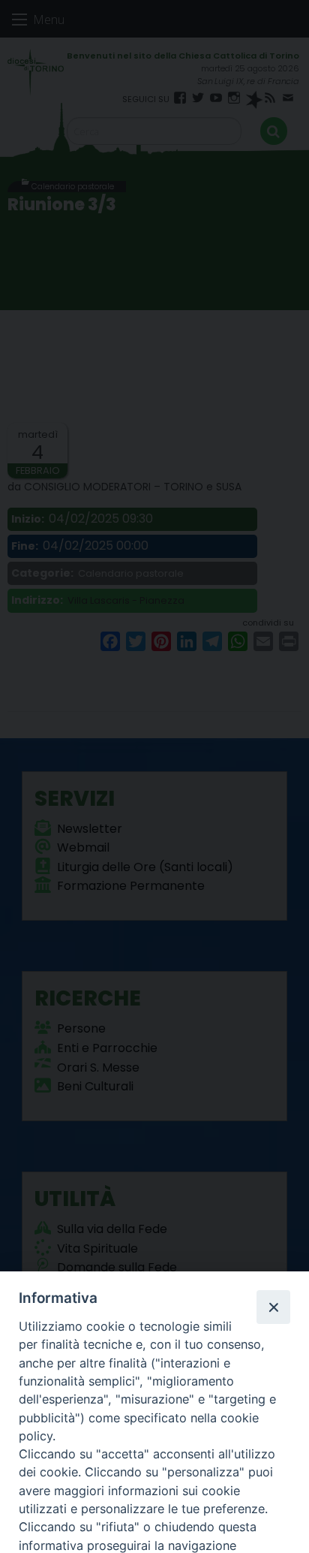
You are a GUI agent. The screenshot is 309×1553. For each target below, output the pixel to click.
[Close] (273, 1306)
